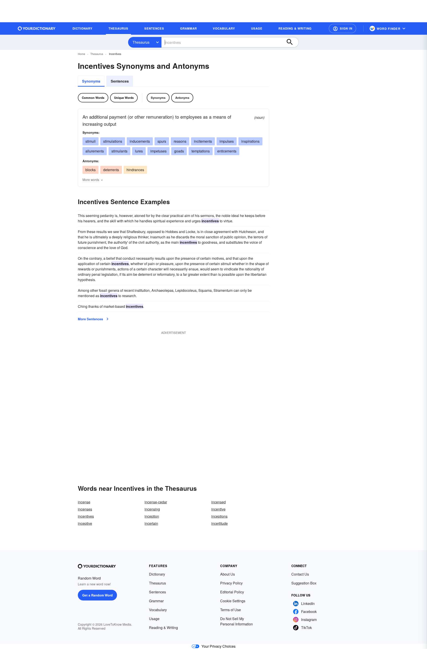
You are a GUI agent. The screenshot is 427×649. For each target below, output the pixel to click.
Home (81, 54)
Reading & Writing (163, 627)
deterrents (111, 169)
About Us (227, 574)
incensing (152, 509)
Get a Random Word (97, 595)
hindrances (135, 169)
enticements (226, 151)
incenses (85, 509)
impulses (227, 141)
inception (152, 516)
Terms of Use (230, 609)
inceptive (85, 523)
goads (179, 151)
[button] (342, 28)
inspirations (250, 141)
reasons (180, 141)
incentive (218, 509)
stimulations (112, 141)
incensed (218, 502)
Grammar (156, 600)
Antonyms (182, 97)
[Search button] (291, 42)
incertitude (219, 523)
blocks (90, 169)
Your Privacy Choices (218, 646)
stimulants (119, 151)
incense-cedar (156, 502)
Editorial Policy (232, 591)
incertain (151, 523)
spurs (161, 141)
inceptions (219, 516)
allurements (94, 151)
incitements (203, 141)
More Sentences (90, 318)
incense (84, 502)
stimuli (90, 141)
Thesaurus (141, 42)
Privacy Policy (231, 583)
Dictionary (157, 574)
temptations (200, 151)
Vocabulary (158, 609)
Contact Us (300, 574)
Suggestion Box (303, 583)
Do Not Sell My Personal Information (236, 621)
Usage (154, 618)
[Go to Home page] (37, 28)
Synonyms (91, 81)
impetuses (158, 151)
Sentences (120, 81)
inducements (140, 141)
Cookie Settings (232, 600)
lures (139, 151)
